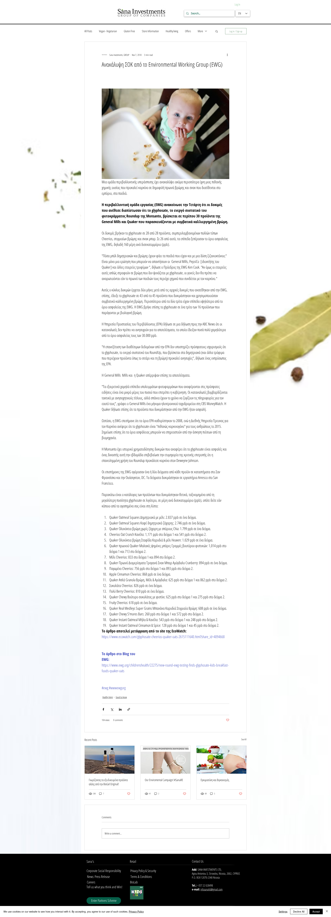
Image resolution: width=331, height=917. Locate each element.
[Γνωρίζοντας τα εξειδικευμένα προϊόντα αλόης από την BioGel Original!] (109, 760)
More (200, 31)
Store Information (150, 31)
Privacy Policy (136, 911)
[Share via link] (128, 709)
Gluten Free (129, 31)
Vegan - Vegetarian (108, 31)
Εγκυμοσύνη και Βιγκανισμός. (215, 780)
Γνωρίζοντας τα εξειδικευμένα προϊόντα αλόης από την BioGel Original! (108, 782)
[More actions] (227, 55)
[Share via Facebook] (103, 709)
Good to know (121, 697)
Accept (316, 911)
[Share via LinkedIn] (120, 709)
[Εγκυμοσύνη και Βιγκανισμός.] (221, 760)
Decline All (298, 911)
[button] (216, 31)
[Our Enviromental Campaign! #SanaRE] (165, 760)
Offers (188, 31)
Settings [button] (283, 911)
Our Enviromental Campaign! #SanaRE (164, 780)
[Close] (327, 911)
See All (244, 739)
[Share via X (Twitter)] (111, 709)
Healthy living (172, 31)
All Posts (88, 31)
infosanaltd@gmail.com (211, 889)
